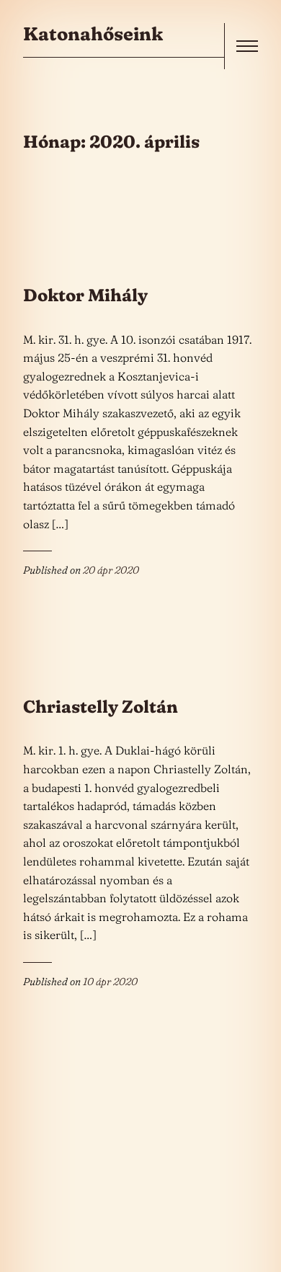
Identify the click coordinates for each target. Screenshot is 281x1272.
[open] (247, 46)
